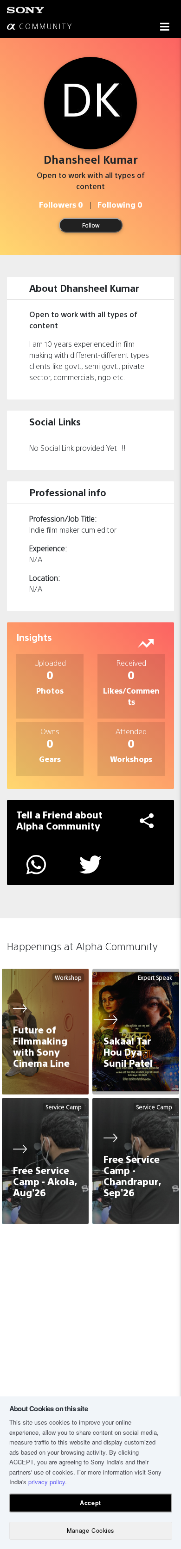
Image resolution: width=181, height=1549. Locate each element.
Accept (90, 1503)
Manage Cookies (90, 1530)
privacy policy (46, 1481)
